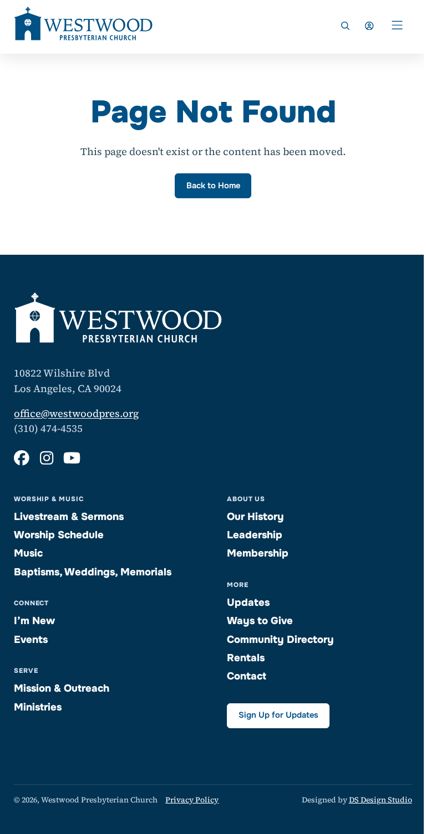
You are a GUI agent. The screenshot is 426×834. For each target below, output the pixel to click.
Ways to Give (260, 620)
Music (28, 553)
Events (31, 639)
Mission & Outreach (61, 688)
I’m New (34, 620)
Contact (246, 676)
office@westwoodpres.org (76, 413)
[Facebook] (21, 458)
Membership (257, 553)
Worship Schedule (59, 535)
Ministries (38, 707)
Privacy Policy (192, 799)
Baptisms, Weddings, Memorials (92, 572)
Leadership (254, 535)
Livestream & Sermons (69, 516)
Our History (255, 516)
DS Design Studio (380, 799)
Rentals (246, 658)
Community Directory (280, 639)
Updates (248, 602)
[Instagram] (46, 458)
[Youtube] (71, 458)
